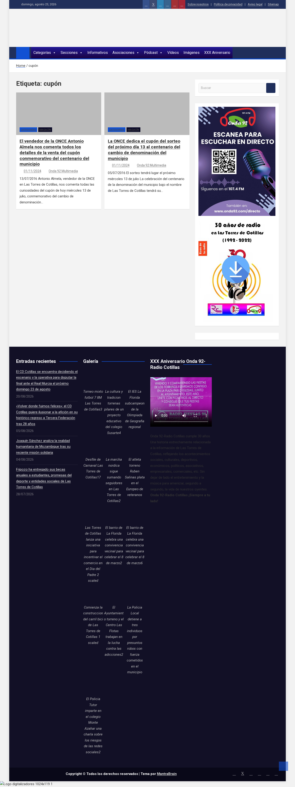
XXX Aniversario (217, 52)
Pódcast (151, 52)
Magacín (45, 129)
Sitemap (273, 4)
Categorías (42, 52)
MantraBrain (167, 774)
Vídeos (173, 52)
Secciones (69, 52)
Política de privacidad (228, 4)
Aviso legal (255, 4)
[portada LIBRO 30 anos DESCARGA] (235, 219)
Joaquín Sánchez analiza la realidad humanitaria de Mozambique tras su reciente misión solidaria (43, 447)
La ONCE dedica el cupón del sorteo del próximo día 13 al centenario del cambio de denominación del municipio (144, 149)
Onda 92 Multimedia (63, 171)
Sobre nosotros (198, 4)
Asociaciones (123, 52)
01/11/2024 (32, 171)
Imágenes (191, 52)
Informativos (97, 52)
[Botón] (146, 4)
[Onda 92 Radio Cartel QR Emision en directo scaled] (236, 109)
